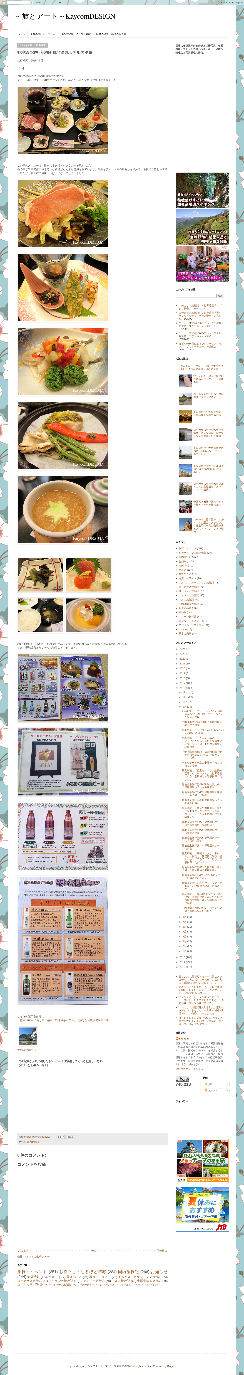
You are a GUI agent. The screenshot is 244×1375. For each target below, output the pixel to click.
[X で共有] (66, 1137)
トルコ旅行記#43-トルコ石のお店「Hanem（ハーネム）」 (208, 468)
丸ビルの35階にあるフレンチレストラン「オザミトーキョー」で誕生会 (200, 345)
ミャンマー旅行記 (92, 1281)
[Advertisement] (47, 1096)
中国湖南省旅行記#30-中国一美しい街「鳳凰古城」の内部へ (202, 909)
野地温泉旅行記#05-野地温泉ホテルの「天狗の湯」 (202, 839)
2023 (183, 653)
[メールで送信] (59, 1137)
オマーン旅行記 (62, 1284)
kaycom (184, 1038)
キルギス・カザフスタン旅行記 (139, 1277)
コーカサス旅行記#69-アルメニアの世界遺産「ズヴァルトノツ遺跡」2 (200, 324)
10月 (186, 702)
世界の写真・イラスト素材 (76, 34)
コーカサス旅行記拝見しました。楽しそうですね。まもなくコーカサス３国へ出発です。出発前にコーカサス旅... (201, 1010)
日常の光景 (150, 1285)
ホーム (21, 34)
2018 (183, 678)
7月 (185, 921)
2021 (183, 663)
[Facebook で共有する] (69, 1137)
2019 (183, 673)
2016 (183, 688)
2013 (183, 966)
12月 (186, 692)
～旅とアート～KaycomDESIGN (65, 16)
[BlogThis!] (63, 1137)
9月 (185, 706)
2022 (183, 658)
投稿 (210, 1084)
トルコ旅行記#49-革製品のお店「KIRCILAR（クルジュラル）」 (208, 450)
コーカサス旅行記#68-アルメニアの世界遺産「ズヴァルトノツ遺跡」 (200, 335)
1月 (185, 951)
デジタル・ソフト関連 (117, 1284)
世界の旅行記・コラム (42, 34)
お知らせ (159, 1272)
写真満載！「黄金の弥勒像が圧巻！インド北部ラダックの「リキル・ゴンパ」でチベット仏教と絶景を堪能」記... (202, 812)
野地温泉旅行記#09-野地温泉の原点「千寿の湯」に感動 (202, 794)
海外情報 (33, 1277)
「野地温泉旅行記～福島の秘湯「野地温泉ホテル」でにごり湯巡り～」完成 (202, 754)
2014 (183, 962)
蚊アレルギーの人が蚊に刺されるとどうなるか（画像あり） (208, 378)
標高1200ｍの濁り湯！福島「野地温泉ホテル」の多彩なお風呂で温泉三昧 (64, 1020)
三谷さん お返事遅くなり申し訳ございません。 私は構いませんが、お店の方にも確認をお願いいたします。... (200, 979)
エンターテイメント (88, 1284)
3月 (185, 941)
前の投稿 (162, 1250)
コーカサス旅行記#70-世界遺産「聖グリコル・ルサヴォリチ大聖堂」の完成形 (200, 315)
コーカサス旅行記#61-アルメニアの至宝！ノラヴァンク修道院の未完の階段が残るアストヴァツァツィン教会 (208, 525)
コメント (212, 1090)
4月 (185, 936)
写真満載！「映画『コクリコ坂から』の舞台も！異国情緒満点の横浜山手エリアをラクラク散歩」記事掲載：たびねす (202, 858)
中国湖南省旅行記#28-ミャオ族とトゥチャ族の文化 (208, 503)
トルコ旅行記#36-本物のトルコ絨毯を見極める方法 (208, 413)
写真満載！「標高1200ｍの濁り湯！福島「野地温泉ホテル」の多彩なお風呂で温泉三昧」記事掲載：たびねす (202, 898)
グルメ (53, 1277)
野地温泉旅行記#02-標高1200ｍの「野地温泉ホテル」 (201, 877)
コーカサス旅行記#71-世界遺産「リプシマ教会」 (208, 395)
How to (137, 1285)
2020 (183, 668)
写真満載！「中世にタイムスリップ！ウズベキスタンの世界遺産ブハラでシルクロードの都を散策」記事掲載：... (202, 742)
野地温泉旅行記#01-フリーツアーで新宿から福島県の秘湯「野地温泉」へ (202, 886)
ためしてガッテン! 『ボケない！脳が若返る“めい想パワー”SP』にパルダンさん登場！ (202, 714)
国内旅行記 (33, 1141)
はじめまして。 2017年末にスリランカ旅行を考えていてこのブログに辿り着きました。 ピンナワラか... (201, 1020)
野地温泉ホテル (26, 1049)
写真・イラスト (100, 1277)
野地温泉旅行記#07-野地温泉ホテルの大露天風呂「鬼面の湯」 (202, 823)
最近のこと (74, 1277)
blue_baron (139, 1366)
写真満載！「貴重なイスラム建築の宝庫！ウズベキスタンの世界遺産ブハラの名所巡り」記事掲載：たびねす (202, 775)
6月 (185, 926)
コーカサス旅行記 (29, 1281)
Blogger (171, 1366)
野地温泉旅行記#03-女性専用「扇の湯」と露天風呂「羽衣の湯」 (202, 869)
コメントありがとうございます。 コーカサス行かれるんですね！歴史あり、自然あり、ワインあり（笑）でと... (201, 1000)
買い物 (43, 1284)
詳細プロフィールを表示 (189, 1069)
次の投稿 (23, 1250)
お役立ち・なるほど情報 (82, 1272)
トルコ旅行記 (121, 1281)
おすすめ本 (25, 1284)
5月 (185, 931)
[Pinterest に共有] (73, 1137)
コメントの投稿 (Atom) (37, 1256)
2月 (185, 946)
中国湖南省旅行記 (149, 1281)
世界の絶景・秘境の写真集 (111, 34)
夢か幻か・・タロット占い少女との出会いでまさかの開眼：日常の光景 (202, 367)
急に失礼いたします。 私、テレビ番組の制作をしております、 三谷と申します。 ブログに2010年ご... (200, 989)
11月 (185, 697)
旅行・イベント (32, 1272)
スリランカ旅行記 (61, 1281)
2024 (183, 648)
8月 (185, 916)
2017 (183, 683)
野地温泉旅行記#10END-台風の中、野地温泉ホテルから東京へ (202, 786)
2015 (183, 957)
